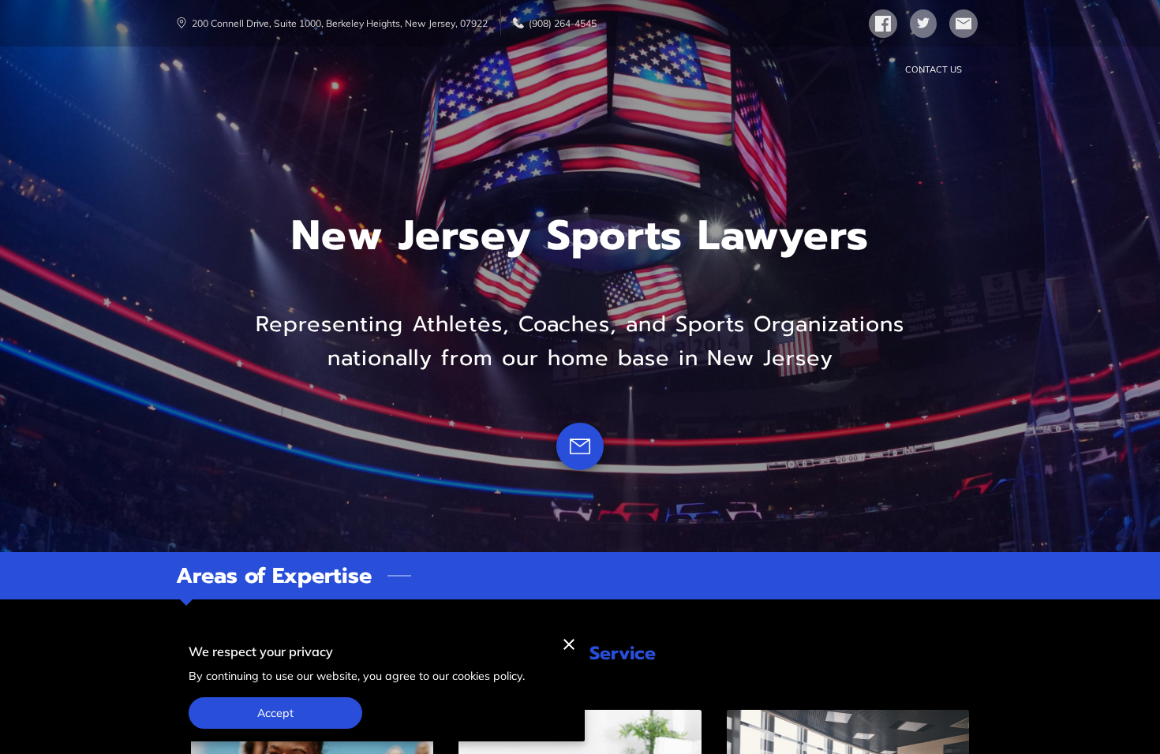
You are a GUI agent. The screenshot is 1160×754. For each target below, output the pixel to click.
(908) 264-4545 (563, 23)
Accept (275, 713)
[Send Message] (580, 446)
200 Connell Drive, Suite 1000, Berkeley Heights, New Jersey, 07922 (340, 23)
